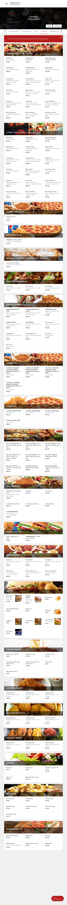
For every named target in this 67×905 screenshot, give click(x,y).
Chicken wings (26, 31)
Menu (49, 26)
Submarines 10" (54, 31)
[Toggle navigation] (6, 3)
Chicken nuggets (13, 31)
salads (36, 31)
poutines (44, 31)
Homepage (57, 26)
